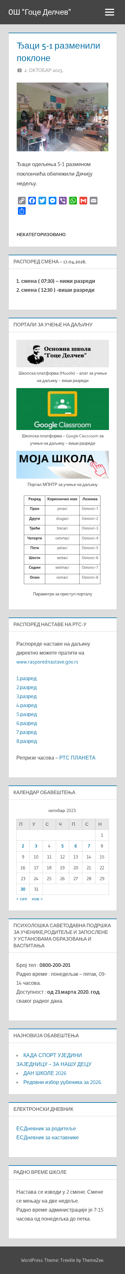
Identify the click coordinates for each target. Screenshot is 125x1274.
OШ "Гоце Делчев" (39, 12)
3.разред (26, 696)
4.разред (26, 705)
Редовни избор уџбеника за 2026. (62, 1082)
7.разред (26, 732)
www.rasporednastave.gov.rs (47, 661)
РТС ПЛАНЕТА (77, 757)
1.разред (26, 678)
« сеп (21, 899)
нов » (37, 899)
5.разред (26, 714)
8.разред (26, 741)
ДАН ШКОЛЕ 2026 (44, 1073)
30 (23, 889)
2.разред (26, 687)
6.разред (26, 723)
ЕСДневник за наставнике (47, 1137)
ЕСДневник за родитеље (46, 1128)
